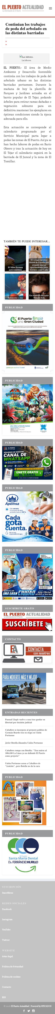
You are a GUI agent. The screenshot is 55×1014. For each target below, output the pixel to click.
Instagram (7, 919)
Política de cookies (11, 976)
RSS (4, 997)
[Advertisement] (27, 200)
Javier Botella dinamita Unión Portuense (24, 742)
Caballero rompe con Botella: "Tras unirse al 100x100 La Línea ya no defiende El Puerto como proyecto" (26, 753)
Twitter (6, 939)
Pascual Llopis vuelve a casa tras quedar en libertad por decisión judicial (25, 721)
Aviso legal (7, 956)
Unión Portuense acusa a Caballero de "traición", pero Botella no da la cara (22, 765)
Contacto (6, 986)
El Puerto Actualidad (20, 1006)
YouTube (6, 929)
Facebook (7, 909)
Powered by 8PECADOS (41, 1006)
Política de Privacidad (12, 966)
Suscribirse (7, 892)
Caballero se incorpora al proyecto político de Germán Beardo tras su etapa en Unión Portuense (26, 732)
